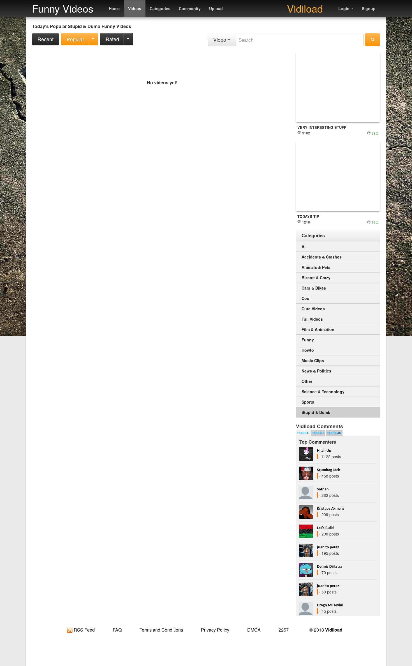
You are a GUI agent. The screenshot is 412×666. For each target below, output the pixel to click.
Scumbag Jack (328, 470)
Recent (46, 39)
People (303, 433)
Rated (112, 39)
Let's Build (325, 528)
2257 (284, 630)
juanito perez (328, 547)
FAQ (117, 630)
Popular (75, 39)
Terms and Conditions (161, 630)
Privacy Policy (215, 630)
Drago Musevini (330, 605)
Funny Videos (62, 8)
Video (220, 39)
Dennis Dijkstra (329, 567)
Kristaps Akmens (330, 509)
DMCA (254, 630)
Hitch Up (324, 451)
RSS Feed (84, 630)
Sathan (323, 489)
